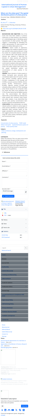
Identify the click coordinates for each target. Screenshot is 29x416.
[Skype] (20, 410)
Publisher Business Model (9, 311)
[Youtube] (12, 410)
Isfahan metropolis (6, 125)
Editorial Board (6, 278)
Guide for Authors (7, 282)
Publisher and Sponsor (8, 315)
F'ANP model (22, 123)
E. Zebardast (12, 22)
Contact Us (5, 319)
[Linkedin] (5, 410)
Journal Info (5, 263)
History (5, 220)
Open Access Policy (7, 300)
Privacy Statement (7, 308)
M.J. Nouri (3, 22)
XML (5, 213)
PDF (7, 215)
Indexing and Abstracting (9, 275)
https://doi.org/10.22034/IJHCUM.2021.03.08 (14, 28)
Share (5, 223)
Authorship (5, 267)
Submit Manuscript (7, 271)
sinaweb (3, 415)
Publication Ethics (7, 286)
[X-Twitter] (16, 410)
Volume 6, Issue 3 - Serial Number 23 (20, 201)
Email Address (6, 166)
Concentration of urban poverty (9, 123)
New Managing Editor (6, 347)
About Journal (5, 327)
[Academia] (2, 410)
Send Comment (9, 196)
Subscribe (24, 406)
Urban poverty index (11, 126)
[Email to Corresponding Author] (6, 22)
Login (20, 1)
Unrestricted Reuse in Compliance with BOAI (13, 295)
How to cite (6, 227)
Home (4, 255)
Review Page (5, 290)
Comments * (5, 177)
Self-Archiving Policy (8, 304)
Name (4, 161)
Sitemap (4, 336)
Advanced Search (6, 250)
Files (4, 209)
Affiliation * (5, 171)
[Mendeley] (9, 410)
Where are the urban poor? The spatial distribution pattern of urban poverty (14, 14)
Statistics (5, 231)
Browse (4, 259)
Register (25, 1)
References (6, 152)
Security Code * (6, 189)
